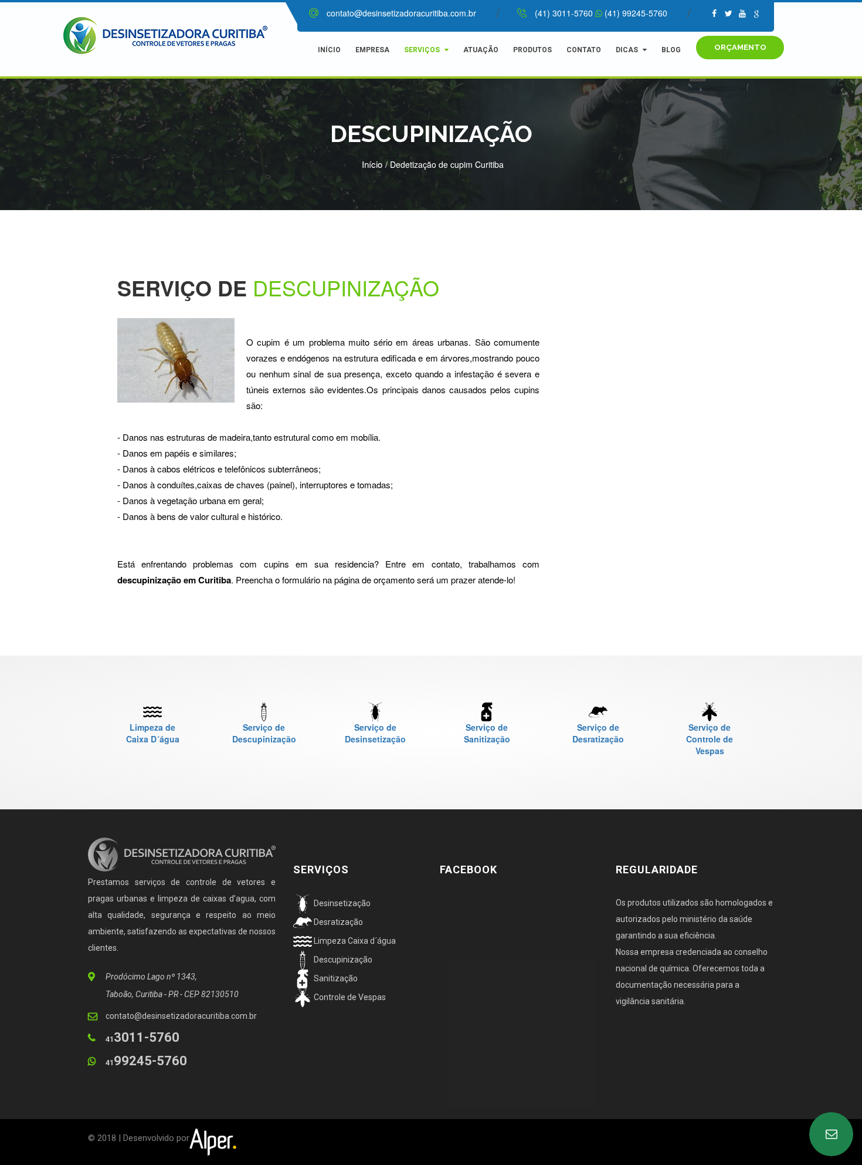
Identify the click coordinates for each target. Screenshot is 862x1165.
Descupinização (342, 959)
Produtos (532, 50)
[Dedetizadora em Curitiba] (177, 34)
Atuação (480, 50)
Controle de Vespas (349, 997)
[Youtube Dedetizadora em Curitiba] (742, 13)
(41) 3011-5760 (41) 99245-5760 (601, 13)
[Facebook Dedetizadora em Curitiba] (728, 13)
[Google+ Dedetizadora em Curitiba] (756, 13)
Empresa (372, 50)
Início (329, 50)
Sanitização (335, 978)
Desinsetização (341, 903)
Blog (671, 50)
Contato (583, 50)
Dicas (627, 50)
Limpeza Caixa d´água (354, 940)
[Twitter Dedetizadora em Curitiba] (714, 13)
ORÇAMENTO (740, 47)
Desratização (337, 922)
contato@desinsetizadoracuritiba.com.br (401, 13)
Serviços (422, 50)
